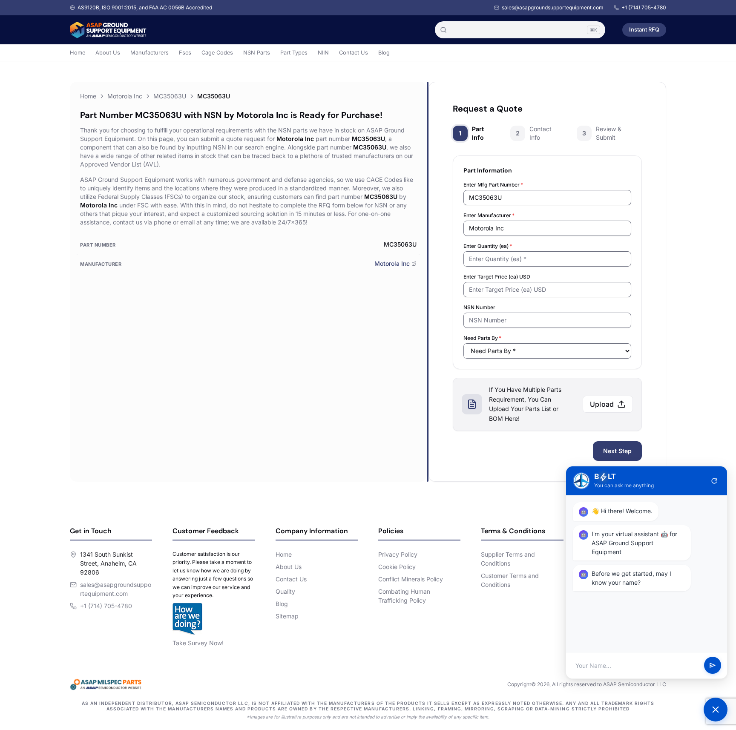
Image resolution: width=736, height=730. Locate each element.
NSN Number (479, 307)
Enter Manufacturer (489, 215)
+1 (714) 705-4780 (643, 7)
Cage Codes (217, 52)
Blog (384, 52)
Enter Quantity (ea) (487, 246)
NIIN (323, 52)
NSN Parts (256, 52)
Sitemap (287, 616)
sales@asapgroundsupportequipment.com (553, 7)
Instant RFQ (644, 29)
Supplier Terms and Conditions (508, 559)
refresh (714, 481)
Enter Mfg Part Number (493, 184)
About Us (107, 52)
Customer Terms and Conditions (510, 580)
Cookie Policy (397, 566)
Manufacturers (149, 52)
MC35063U (169, 96)
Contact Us (353, 52)
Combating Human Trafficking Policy (404, 596)
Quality (285, 591)
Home (77, 52)
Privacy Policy (397, 554)
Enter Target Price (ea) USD (496, 276)
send (712, 665)
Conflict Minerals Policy (410, 579)
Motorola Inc (124, 96)
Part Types (294, 52)
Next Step (617, 450)
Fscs (185, 52)
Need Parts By (482, 338)
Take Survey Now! (198, 643)
